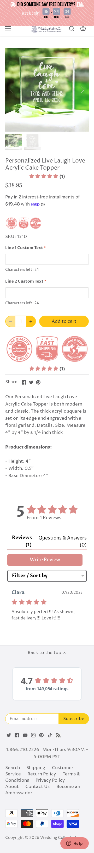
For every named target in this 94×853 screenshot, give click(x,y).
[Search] (71, 28)
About (12, 787)
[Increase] (31, 321)
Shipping (35, 768)
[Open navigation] (8, 28)
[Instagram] (33, 735)
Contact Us (37, 787)
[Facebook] (17, 735)
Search (12, 768)
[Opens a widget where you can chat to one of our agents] (74, 843)
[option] (47, 90)
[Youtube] (25, 735)
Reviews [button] (22, 541)
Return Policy (41, 774)
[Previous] (11, 89)
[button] (47, 177)
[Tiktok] (50, 735)
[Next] (82, 89)
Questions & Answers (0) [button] (62, 541)
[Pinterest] (41, 735)
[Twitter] (9, 735)
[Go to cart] (83, 28)
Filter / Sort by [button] (30, 576)
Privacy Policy (50, 780)
